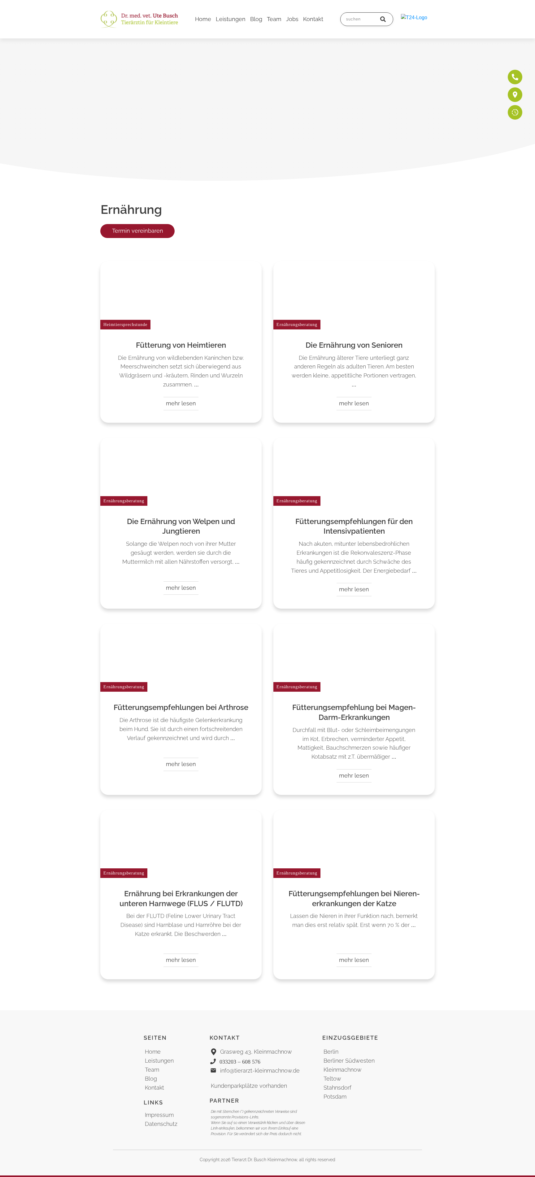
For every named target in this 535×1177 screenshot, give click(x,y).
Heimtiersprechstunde (125, 324)
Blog (151, 1078)
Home (153, 1051)
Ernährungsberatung (296, 324)
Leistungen (159, 1060)
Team (152, 1069)
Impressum (159, 1115)
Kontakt (154, 1087)
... (196, 384)
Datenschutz (161, 1124)
